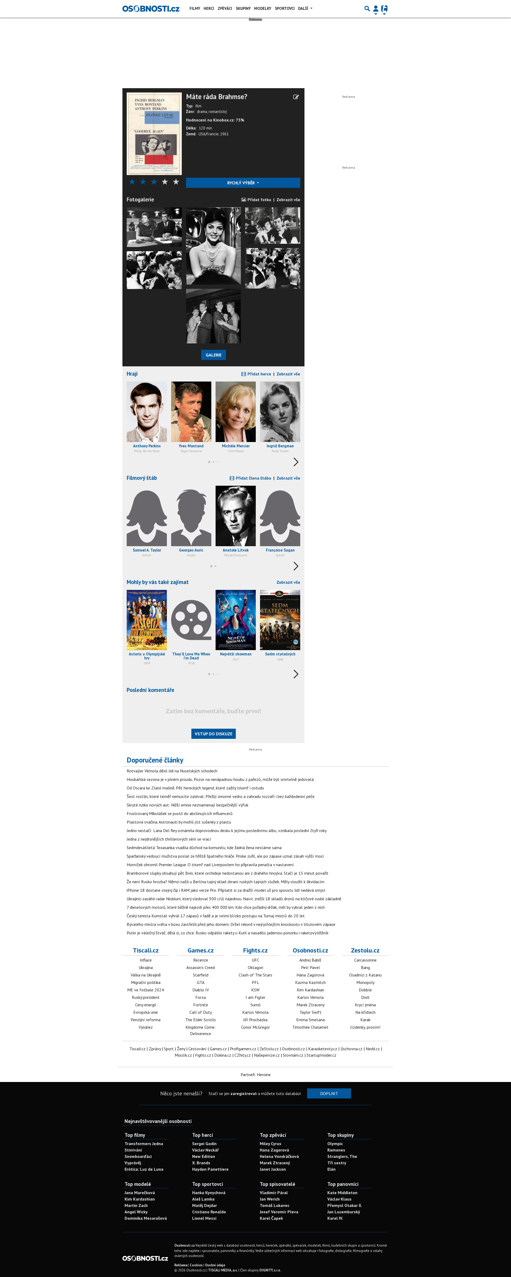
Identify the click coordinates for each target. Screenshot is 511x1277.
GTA (200, 982)
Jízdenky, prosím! (365, 1027)
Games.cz (201, 950)
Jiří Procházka (255, 1019)
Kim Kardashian (310, 989)
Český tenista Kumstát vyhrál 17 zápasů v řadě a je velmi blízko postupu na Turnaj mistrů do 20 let (216, 915)
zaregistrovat (243, 1093)
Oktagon (255, 967)
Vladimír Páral (274, 1192)
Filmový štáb (142, 477)
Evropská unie (145, 1012)
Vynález (146, 1027)
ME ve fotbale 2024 (145, 989)
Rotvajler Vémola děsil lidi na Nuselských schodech (172, 770)
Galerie (213, 355)
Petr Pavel (310, 967)
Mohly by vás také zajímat (158, 582)
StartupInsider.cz (321, 1055)
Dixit (365, 997)
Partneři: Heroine (256, 1074)
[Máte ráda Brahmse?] (154, 133)
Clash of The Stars (255, 975)
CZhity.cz (242, 1055)
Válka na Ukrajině (146, 975)
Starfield (200, 975)
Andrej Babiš (310, 960)
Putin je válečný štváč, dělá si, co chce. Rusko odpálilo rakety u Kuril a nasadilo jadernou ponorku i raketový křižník (227, 932)
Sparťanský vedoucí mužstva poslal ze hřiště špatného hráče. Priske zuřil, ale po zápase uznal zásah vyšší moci (225, 856)
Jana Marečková (140, 1192)
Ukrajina (146, 967)
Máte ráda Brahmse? (216, 96)
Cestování (197, 1048)
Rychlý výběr (241, 182)
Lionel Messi (204, 1218)
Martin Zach (136, 1205)
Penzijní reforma (145, 1019)
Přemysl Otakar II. (344, 1205)
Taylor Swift (310, 1012)
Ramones (336, 1150)
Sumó (255, 1004)
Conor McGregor (255, 1027)
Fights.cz (255, 950)
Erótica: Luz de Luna (144, 1169)
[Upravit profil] (296, 97)
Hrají (132, 373)
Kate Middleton (342, 1192)
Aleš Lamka (203, 1199)
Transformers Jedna (144, 1143)
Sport (169, 1048)
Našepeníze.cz (267, 1055)
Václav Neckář (205, 1150)
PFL (255, 982)
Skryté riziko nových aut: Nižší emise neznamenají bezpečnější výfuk (187, 805)
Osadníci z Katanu (365, 975)
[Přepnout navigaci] (376, 8)
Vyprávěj (133, 1162)
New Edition (203, 1156)
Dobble (365, 989)
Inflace (146, 960)
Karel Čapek (271, 1218)
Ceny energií (145, 1004)
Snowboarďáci (138, 1156)
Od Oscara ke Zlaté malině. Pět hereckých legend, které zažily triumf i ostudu (195, 787)
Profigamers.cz (243, 1048)
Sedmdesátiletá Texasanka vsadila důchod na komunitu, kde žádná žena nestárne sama (204, 847)
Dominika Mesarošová (146, 1218)
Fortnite (200, 1004)
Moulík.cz (183, 1055)
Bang (365, 967)
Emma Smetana (310, 1019)
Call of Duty (200, 1012)
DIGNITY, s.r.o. (270, 1270)
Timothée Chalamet (310, 1027)
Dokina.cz (222, 1055)
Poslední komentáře (150, 690)
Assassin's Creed (200, 967)
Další (303, 8)
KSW (255, 989)
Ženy (181, 1048)
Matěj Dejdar (204, 1205)
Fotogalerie (140, 199)
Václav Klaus (339, 1199)
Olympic (335, 1143)
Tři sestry (336, 1162)
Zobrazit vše (288, 199)
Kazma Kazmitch (310, 982)
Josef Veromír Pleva (279, 1211)
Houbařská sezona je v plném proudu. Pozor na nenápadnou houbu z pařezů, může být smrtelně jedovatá (220, 779)
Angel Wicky (136, 1211)
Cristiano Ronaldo (209, 1211)
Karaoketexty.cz (322, 1048)
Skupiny (243, 8)
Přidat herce (258, 373)
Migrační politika (145, 982)
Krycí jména (365, 1004)
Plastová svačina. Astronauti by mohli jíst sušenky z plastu (179, 822)
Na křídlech (365, 1012)
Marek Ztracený (310, 1004)
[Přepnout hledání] (367, 8)
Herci (209, 8)
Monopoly (365, 982)
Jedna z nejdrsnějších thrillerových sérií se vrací (169, 839)
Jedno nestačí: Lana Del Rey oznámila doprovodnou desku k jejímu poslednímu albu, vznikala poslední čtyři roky (227, 830)
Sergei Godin (204, 1143)
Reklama (180, 1265)
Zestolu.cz (365, 950)
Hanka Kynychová (208, 1192)
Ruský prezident (146, 997)
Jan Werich (270, 1199)
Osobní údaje (215, 1265)
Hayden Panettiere (210, 1169)
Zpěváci (225, 8)
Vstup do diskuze (213, 733)
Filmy (194, 8)
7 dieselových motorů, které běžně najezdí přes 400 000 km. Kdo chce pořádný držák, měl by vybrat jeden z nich (226, 907)
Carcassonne (365, 960)
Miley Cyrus (270, 1143)
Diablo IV (200, 989)
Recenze (200, 960)
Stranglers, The (342, 1156)
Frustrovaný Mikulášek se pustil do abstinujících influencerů (180, 813)
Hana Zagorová (310, 975)
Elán (331, 1169)
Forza (200, 997)
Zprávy (155, 1048)
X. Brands (201, 1162)
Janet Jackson (273, 1169)
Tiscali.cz (146, 950)
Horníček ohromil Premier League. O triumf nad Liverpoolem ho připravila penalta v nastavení (210, 864)
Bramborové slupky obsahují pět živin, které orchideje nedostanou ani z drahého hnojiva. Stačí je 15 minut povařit (227, 873)
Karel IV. (335, 1218)
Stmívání (133, 1150)
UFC (255, 960)
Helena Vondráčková (279, 1156)
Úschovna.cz (351, 1048)
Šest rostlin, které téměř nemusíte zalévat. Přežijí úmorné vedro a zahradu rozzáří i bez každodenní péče (221, 796)
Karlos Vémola (255, 1012)
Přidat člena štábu (253, 478)
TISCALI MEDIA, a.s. (223, 1270)
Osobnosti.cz (310, 950)
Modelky (262, 8)
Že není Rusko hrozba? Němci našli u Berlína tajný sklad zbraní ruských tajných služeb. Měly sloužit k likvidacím (225, 881)
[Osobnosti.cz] (150, 8)
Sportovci (285, 8)
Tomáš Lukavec (274, 1205)
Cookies (196, 1265)
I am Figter (255, 997)
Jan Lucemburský (343, 1211)
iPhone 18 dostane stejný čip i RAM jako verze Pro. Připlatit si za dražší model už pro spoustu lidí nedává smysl (226, 890)
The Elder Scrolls (200, 1019)
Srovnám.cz (293, 1055)
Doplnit (329, 1093)
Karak (365, 1019)
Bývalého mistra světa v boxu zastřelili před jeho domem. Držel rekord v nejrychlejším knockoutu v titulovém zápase (231, 924)
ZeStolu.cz (269, 1048)
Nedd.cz (373, 1048)
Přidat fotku (258, 199)
